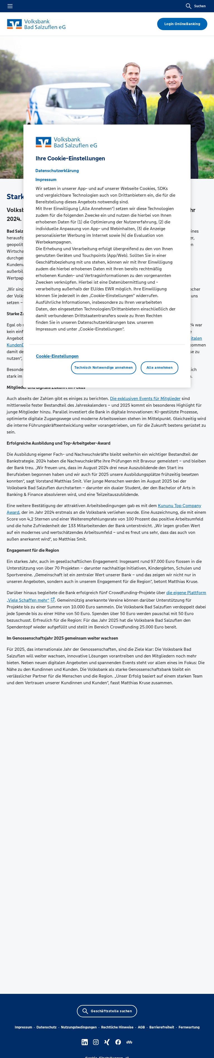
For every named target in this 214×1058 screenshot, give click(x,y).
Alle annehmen (159, 367)
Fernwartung (189, 1027)
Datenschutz (47, 1027)
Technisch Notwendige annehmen (103, 367)
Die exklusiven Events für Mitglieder (145, 398)
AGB (141, 1027)
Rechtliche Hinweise (117, 1027)
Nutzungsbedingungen (79, 1027)
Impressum (23, 1027)
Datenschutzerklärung (57, 170)
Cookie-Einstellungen (57, 356)
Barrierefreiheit (161, 1027)
